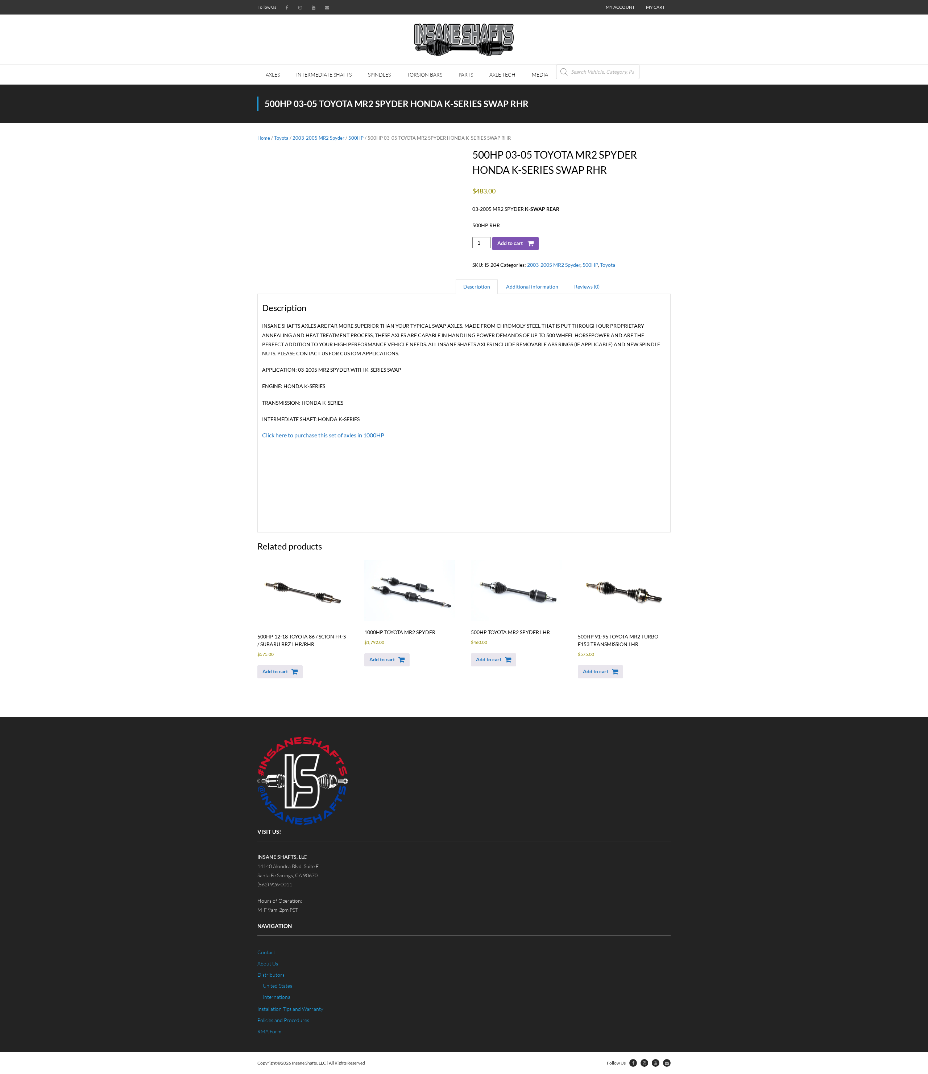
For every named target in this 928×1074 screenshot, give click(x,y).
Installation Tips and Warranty (290, 1009)
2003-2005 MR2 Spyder (318, 138)
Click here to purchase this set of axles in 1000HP (323, 435)
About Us (267, 963)
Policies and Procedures (283, 1020)
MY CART (655, 7)
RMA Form (269, 1031)
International (277, 997)
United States (277, 986)
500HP (356, 138)
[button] (280, 671)
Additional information (532, 286)
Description (476, 286)
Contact (266, 952)
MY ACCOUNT (620, 7)
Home (263, 138)
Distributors (271, 975)
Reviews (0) (587, 286)
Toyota (281, 138)
